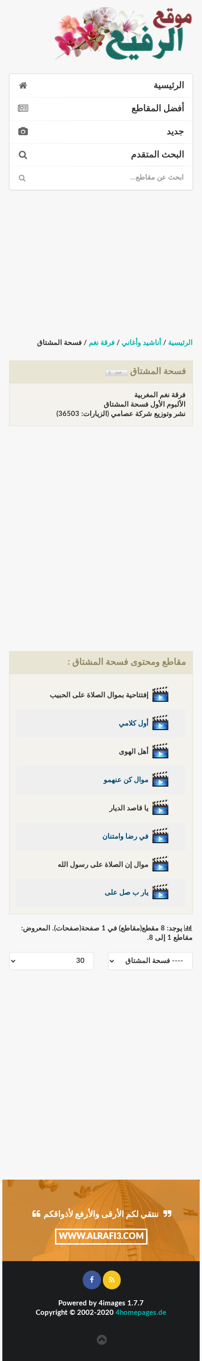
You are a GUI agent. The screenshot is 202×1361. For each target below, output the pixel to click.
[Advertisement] (101, 256)
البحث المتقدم (157, 154)
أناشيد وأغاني (141, 342)
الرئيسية (169, 85)
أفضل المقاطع (158, 108)
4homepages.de (141, 1312)
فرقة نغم (102, 342)
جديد (175, 131)
